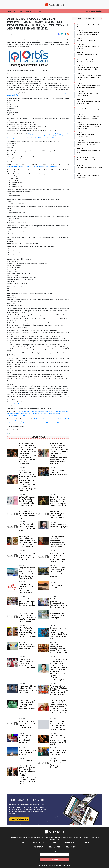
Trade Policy (70, 847)
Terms (22, 843)
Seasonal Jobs (54, 847)
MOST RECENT (19, 11)
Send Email (15, 404)
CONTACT (37, 11)
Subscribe (54, 860)
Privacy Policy (38, 843)
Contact (87, 843)
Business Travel (38, 847)
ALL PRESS (29, 11)
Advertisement (70, 843)
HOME (10, 11)
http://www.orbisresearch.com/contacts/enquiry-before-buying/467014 (32, 166)
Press (55, 843)
